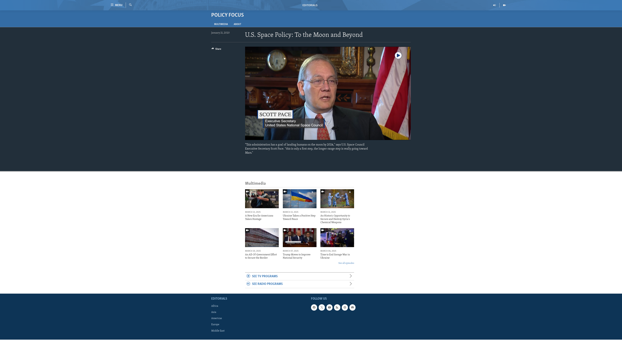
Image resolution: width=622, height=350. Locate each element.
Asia (213, 312)
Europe (215, 324)
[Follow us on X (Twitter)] (322, 307)
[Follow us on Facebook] (314, 307)
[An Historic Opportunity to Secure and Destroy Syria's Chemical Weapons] (337, 198)
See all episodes (346, 263)
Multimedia (221, 24)
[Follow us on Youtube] (329, 307)
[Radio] (495, 5)
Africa (214, 306)
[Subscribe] (352, 307)
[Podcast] (345, 307)
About (237, 24)
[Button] (216, 50)
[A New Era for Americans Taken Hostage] (262, 198)
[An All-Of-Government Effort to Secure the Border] (262, 237)
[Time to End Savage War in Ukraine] (337, 237)
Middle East (218, 330)
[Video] (504, 5)
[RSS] (337, 307)
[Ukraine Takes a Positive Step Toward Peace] (300, 198)
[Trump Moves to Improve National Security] (300, 237)
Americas (216, 318)
